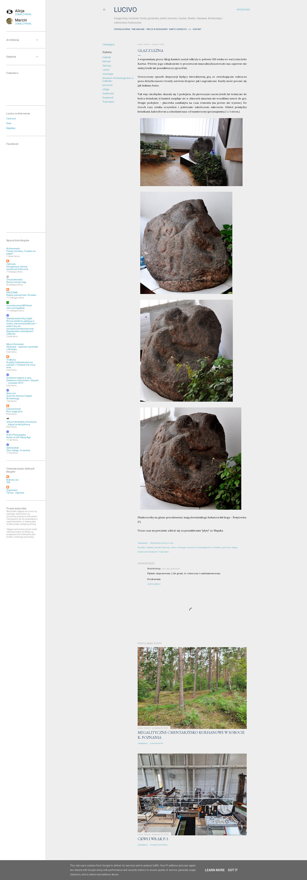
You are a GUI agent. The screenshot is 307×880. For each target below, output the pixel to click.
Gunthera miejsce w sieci (18, 378)
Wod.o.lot (11, 393)
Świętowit (107, 97)
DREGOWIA (12, 292)
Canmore (11, 118)
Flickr (9, 123)
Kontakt (197, 29)
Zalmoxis (11, 264)
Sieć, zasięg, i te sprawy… (18, 450)
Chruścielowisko (14, 279)
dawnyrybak (12, 447)
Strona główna (122, 29)
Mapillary (11, 128)
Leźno (105, 69)
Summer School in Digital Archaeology (19, 397)
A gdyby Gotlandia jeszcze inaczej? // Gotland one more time (20, 365)
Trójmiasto (108, 101)
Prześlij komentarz (159, 845)
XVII (8, 482)
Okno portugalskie (15, 308)
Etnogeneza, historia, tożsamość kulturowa (17, 267)
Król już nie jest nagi (16, 282)
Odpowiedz (154, 584)
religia (105, 89)
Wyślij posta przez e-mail (161, 543)
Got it (233, 870)
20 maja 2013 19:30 (171, 568)
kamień (106, 61)
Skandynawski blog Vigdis (19, 318)
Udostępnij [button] (108, 44)
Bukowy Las (12, 479)
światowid (108, 93)
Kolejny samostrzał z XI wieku (21, 295)
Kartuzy (106, 65)
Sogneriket (11, 490)
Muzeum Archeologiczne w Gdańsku (204, 547)
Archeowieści (13, 248)
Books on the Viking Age (18, 437)
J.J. (189, 29)
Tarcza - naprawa (15, 492)
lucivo (125, 10)
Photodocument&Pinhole (19, 305)
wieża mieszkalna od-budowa (21, 422)
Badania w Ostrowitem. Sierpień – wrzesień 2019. (22, 381)
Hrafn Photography (16, 435)
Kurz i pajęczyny (14, 411)
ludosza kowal (13, 409)
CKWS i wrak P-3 (153, 838)
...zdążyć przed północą (18, 424)
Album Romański (15, 344)
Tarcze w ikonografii (157, 29)
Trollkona (11, 359)
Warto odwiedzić (178, 29)
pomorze (107, 85)
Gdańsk (106, 57)
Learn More (215, 870)
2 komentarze (156, 743)
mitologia (107, 73)
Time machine (138, 29)
